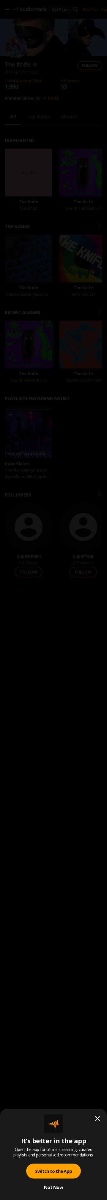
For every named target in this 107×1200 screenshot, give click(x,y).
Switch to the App (53, 1171)
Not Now (53, 1187)
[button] (53, 600)
